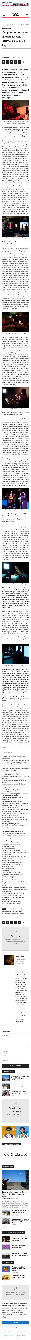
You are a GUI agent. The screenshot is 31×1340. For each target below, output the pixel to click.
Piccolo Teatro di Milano (17, 913)
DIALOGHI (8, 28)
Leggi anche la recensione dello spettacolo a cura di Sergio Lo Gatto (15, 769)
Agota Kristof (10, 908)
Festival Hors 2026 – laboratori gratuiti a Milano (18, 1268)
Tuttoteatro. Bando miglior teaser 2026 (18, 1276)
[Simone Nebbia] (9, 990)
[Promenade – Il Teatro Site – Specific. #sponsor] (6, 1256)
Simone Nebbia (7, 57)
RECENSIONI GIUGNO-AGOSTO (11, 1144)
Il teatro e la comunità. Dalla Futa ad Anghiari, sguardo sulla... (14, 1194)
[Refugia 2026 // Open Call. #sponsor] (6, 1247)
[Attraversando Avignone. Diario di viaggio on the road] (6, 1093)
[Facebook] (3, 62)
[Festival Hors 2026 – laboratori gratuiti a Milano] (6, 1269)
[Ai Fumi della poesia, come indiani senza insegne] (6, 1086)
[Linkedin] (19, 62)
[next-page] (5, 1227)
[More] (23, 62)
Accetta (15, 1322)
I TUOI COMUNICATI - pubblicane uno (13, 1232)
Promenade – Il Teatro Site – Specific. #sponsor (20, 1254)
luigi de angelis (6, 913)
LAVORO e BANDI (8, 1262)
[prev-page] (3, 1227)
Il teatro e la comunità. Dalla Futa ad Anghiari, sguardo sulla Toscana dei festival (20, 1078)
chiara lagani (18, 908)
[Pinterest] (11, 62)
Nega (15, 1327)
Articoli (7, 24)
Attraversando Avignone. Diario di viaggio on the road (19, 1093)
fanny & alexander (6, 911)
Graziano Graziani (6, 1198)
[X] (7, 62)
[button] (27, 15)
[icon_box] (15, 938)
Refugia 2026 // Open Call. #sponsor (19, 1246)
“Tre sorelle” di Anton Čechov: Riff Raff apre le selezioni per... (20, 1238)
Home (3, 24)
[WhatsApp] (15, 62)
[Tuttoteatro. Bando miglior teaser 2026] (6, 1278)
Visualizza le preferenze (15, 1332)
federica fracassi (17, 911)
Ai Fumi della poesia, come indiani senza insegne (19, 1212)
